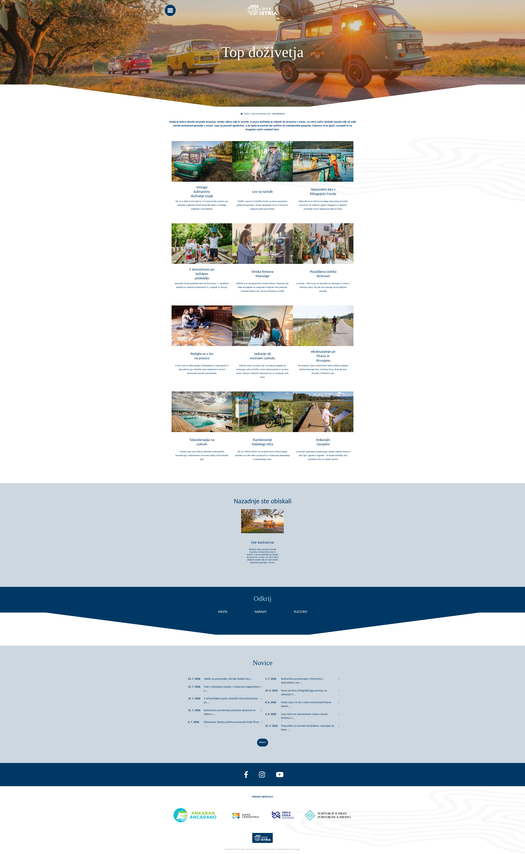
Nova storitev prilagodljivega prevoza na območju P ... (304, 692)
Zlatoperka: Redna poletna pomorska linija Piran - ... (231, 724)
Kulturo (300, 612)
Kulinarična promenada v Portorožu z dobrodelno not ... (302, 681)
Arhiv (262, 742)
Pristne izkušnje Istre (261, 114)
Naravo (261, 612)
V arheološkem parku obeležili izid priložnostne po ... (231, 700)
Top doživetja (278, 114)
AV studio (297, 849)
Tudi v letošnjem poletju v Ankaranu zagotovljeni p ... (232, 689)
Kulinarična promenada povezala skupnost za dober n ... (230, 712)
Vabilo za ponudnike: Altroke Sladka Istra (227, 679)
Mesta (222, 612)
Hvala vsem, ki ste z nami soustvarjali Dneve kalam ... (306, 704)
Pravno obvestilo (262, 797)
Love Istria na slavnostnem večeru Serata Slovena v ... (304, 716)
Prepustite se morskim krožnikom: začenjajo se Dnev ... (307, 728)
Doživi (247, 114)
